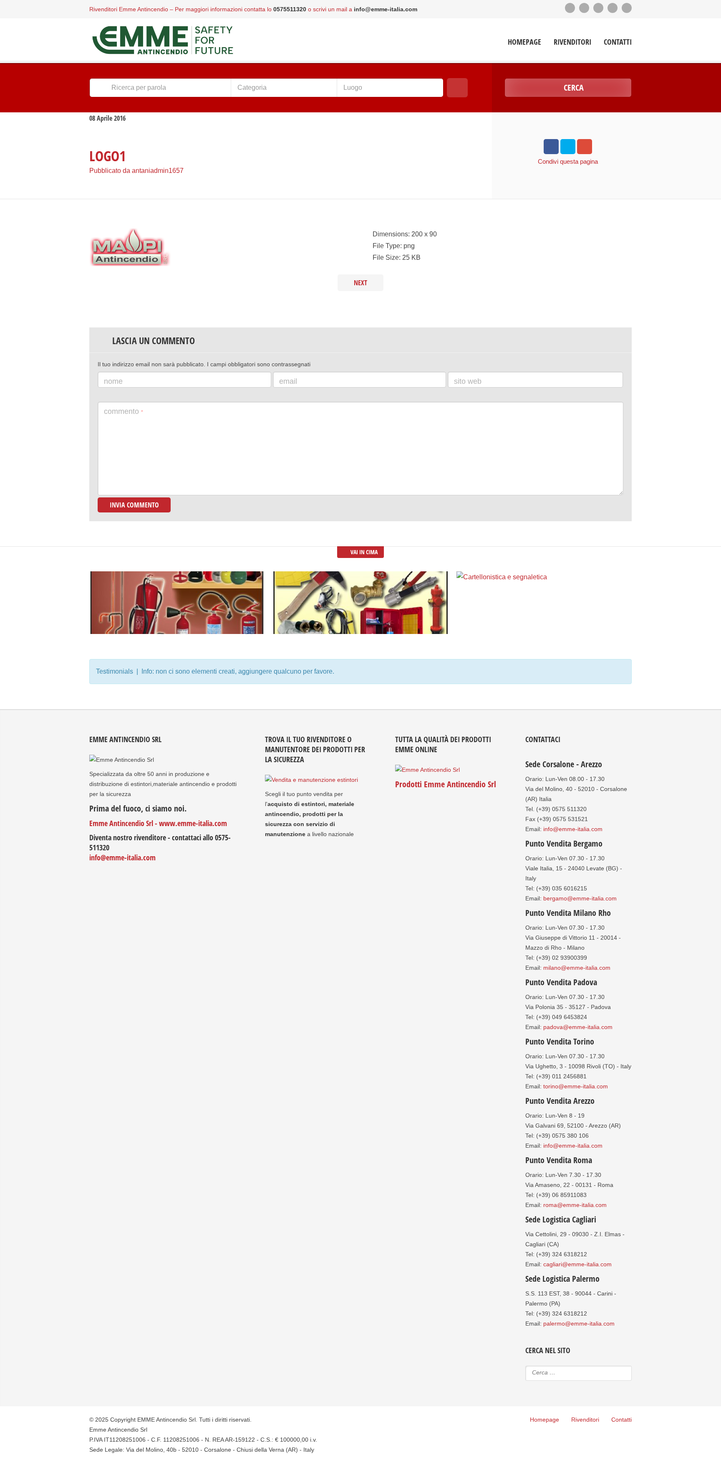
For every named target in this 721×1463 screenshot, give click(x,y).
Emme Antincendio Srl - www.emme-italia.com (158, 823)
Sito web (468, 381)
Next (360, 282)
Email (288, 381)
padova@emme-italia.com (578, 1027)
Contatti (618, 42)
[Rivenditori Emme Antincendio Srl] (162, 40)
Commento (123, 411)
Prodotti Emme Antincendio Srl (445, 784)
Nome (113, 381)
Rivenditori (572, 42)
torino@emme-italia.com (575, 1086)
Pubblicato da (136, 170)
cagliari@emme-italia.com (577, 1264)
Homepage (524, 42)
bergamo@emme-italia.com (580, 898)
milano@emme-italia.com (576, 967)
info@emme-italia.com (122, 857)
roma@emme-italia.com (575, 1205)
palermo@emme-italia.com (579, 1323)
